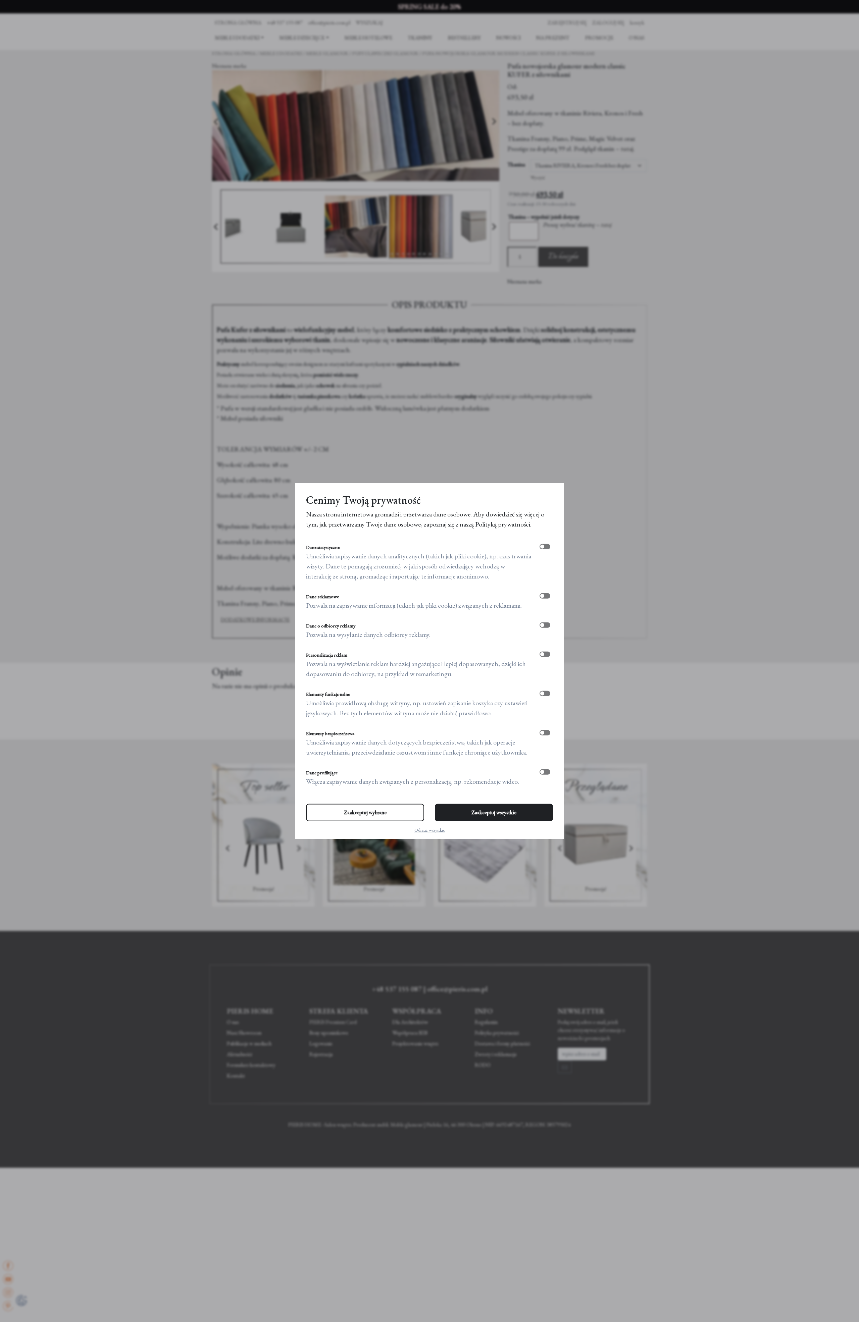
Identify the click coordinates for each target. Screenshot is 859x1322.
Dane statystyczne (323, 547)
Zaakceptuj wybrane (365, 812)
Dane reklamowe (322, 597)
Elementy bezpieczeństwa (330, 733)
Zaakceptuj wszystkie (493, 812)
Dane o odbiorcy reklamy (330, 626)
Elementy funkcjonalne (328, 694)
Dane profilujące (322, 773)
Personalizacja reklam (326, 655)
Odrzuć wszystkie (429, 830)
